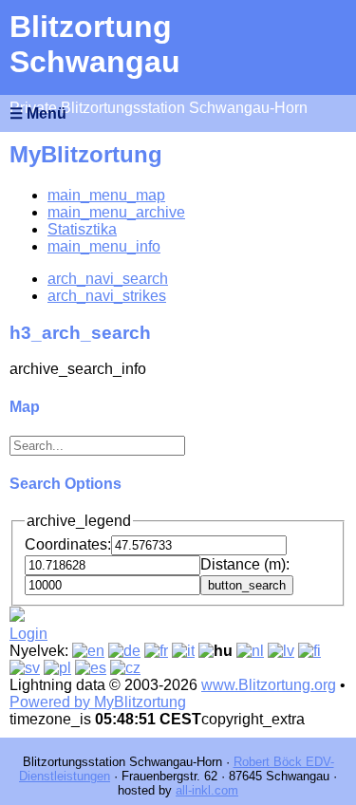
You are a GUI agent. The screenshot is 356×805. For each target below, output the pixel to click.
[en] (88, 651)
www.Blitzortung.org (268, 685)
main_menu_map (106, 195)
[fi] (309, 651)
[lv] (281, 651)
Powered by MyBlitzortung (97, 702)
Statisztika (82, 229)
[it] (183, 651)
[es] (90, 668)
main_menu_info (103, 246)
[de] (124, 651)
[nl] (250, 651)
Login (28, 634)
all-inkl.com (207, 790)
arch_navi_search (107, 279)
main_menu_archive (116, 212)
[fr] (156, 651)
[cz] (125, 668)
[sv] (24, 668)
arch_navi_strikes (106, 296)
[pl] (57, 668)
